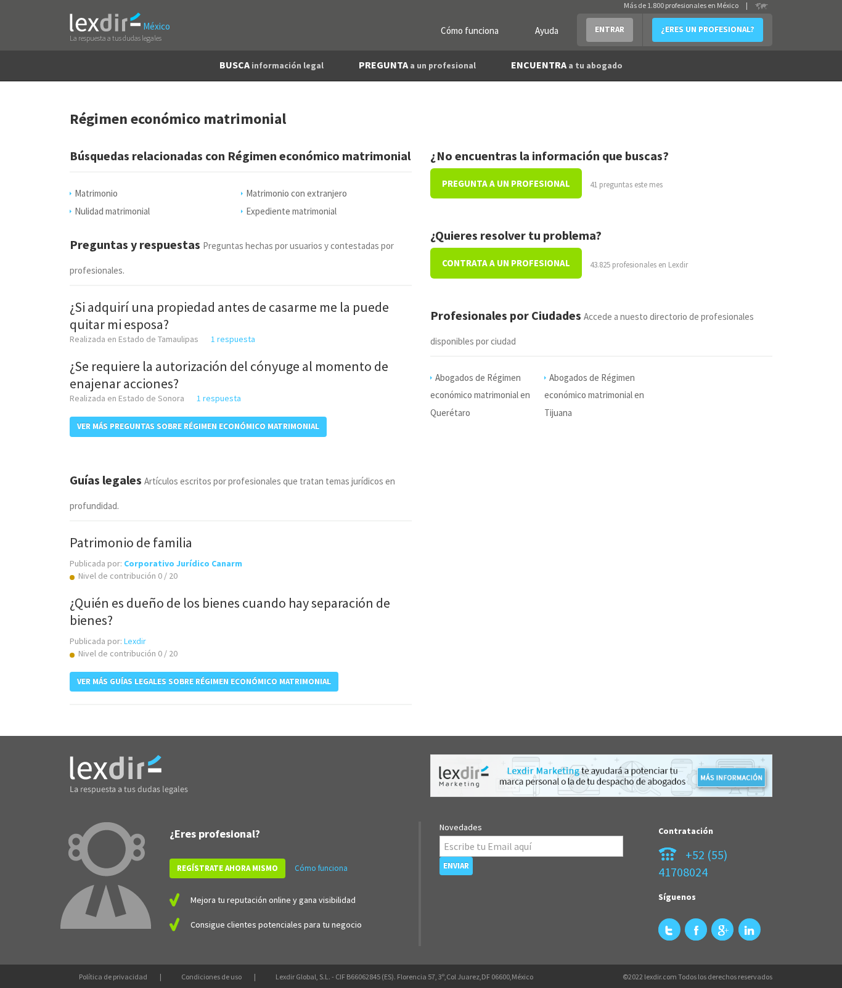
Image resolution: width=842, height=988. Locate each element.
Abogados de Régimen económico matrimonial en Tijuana (594, 395)
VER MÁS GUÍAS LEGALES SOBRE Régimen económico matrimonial (204, 681)
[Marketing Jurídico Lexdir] (601, 775)
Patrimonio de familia (131, 542)
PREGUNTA (417, 65)
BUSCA (271, 65)
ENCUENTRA (567, 65)
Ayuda (546, 30)
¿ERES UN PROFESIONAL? (707, 29)
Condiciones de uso (211, 976)
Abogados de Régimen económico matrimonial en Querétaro (480, 395)
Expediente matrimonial (291, 211)
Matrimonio (96, 193)
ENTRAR (609, 29)
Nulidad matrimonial (112, 211)
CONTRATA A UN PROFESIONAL (506, 263)
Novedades (460, 827)
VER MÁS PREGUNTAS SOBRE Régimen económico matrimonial (198, 426)
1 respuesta (233, 339)
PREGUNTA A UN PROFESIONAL (506, 183)
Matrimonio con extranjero (296, 193)
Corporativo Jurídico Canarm (183, 563)
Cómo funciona (470, 30)
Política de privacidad (113, 976)
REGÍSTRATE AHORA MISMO (227, 868)
